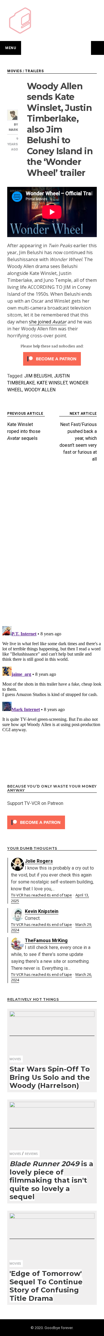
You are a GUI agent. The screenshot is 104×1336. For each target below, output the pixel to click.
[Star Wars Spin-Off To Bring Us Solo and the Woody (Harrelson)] (52, 1033)
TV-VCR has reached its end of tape (41, 895)
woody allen (39, 389)
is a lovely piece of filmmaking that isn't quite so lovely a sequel (51, 1180)
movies (14, 71)
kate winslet (52, 383)
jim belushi (38, 376)
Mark (13, 130)
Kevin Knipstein (41, 911)
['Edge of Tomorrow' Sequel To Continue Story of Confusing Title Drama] (52, 1236)
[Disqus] (52, 546)
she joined (47, 322)
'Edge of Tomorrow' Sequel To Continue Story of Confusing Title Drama (46, 1285)
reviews (31, 1154)
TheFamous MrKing (46, 940)
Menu (10, 48)
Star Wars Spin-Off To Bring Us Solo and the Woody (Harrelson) (50, 1077)
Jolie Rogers (39, 861)
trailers (34, 71)
